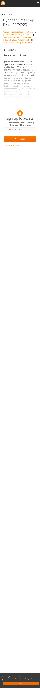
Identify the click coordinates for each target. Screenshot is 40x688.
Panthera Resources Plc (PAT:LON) (17, 37)
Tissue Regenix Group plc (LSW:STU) (18, 42)
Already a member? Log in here (14, 145)
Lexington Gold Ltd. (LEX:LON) (17, 34)
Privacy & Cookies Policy (21, 679)
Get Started (20, 139)
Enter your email (14, 129)
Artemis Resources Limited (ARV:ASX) (18, 32)
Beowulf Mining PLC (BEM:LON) (17, 40)
